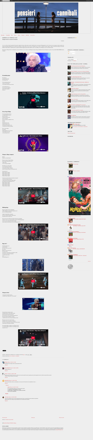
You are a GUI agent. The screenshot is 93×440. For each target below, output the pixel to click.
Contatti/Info (8, 35)
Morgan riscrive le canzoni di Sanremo (10, 39)
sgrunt (9, 387)
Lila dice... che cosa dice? (74, 99)
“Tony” (70, 245)
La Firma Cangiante (72, 218)
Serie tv (15, 35)
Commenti (70, 53)
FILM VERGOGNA (73, 115)
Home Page (2, 35)
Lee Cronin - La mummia (76, 170)
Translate (74, 60)
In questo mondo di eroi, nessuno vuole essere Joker (78, 93)
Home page (33, 417)
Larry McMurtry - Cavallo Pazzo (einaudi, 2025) (79, 225)
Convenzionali (71, 244)
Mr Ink (6, 362)
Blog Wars (27, 35)
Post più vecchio (61, 417)
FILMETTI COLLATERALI (74, 88)
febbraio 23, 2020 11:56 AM (11, 362)
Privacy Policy (33, 35)
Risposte (7, 385)
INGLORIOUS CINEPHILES (73, 254)
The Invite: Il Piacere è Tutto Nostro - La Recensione (79, 255)
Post (69, 51)
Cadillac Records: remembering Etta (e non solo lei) (78, 104)
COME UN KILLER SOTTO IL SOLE (75, 224)
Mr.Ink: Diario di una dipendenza (74, 231)
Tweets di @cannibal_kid (71, 133)
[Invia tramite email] (27, 354)
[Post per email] (26, 354)
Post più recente (4, 417)
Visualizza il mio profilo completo (80, 126)
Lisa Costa (6, 397)
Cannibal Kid (77, 124)
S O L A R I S (71, 163)
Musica (19, 35)
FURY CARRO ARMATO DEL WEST (75, 76)
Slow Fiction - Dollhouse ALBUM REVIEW (79, 248)
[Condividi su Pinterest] (31, 354)
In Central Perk (71, 169)
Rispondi (6, 364)
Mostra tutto (89, 261)
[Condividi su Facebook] (30, 354)
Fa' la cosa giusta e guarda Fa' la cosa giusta (76, 110)
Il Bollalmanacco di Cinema (73, 238)
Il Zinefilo (70, 176)
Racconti (23, 35)
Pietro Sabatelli (7, 367)
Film (12, 35)
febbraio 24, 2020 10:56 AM (14, 387)
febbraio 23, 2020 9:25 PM (13, 380)
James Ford (7, 380)
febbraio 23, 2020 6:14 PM (12, 373)
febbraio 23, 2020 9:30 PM (12, 397)
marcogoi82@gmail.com (59, 429)
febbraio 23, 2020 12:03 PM (14, 367)
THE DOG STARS (75, 164)
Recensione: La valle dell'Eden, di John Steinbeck (79, 232)
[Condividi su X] (29, 354)
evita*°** (6, 373)
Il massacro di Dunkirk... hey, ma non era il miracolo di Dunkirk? (79, 71)
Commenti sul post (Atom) (9, 419)
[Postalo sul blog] (28, 354)
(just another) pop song (72, 247)
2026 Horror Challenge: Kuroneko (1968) (78, 239)
